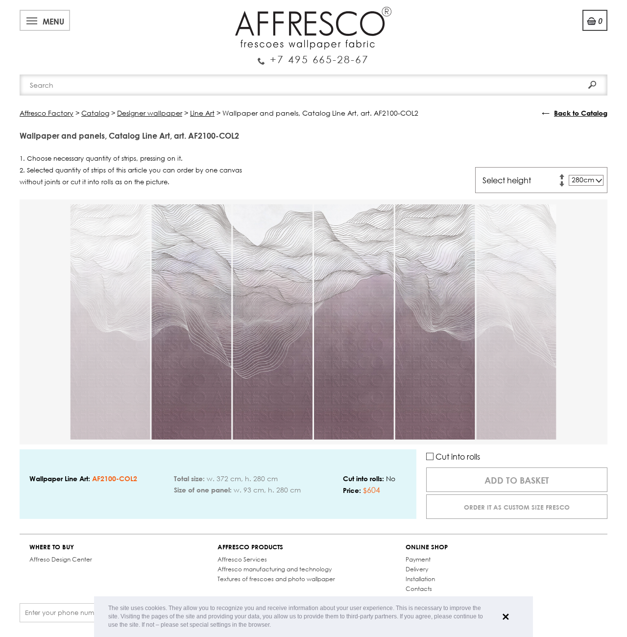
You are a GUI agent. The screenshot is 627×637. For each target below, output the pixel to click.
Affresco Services (242, 559)
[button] (273, 625)
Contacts (419, 589)
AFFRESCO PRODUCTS (250, 547)
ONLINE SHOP (427, 547)
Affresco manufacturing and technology (274, 569)
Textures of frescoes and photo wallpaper (276, 579)
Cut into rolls (457, 456)
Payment (418, 559)
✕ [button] (506, 617)
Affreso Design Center (60, 559)
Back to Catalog (580, 113)
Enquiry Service (313, 55)
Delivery (417, 569)
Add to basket (516, 480)
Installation (420, 579)
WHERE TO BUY (51, 547)
